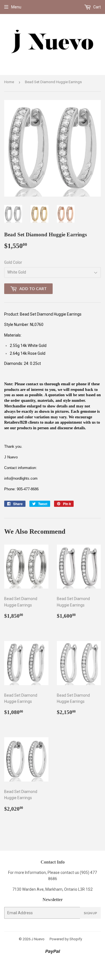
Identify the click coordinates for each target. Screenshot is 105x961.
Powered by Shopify (66, 939)
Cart (96, 7)
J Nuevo (38, 939)
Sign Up (90, 913)
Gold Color (13, 262)
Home (9, 82)
